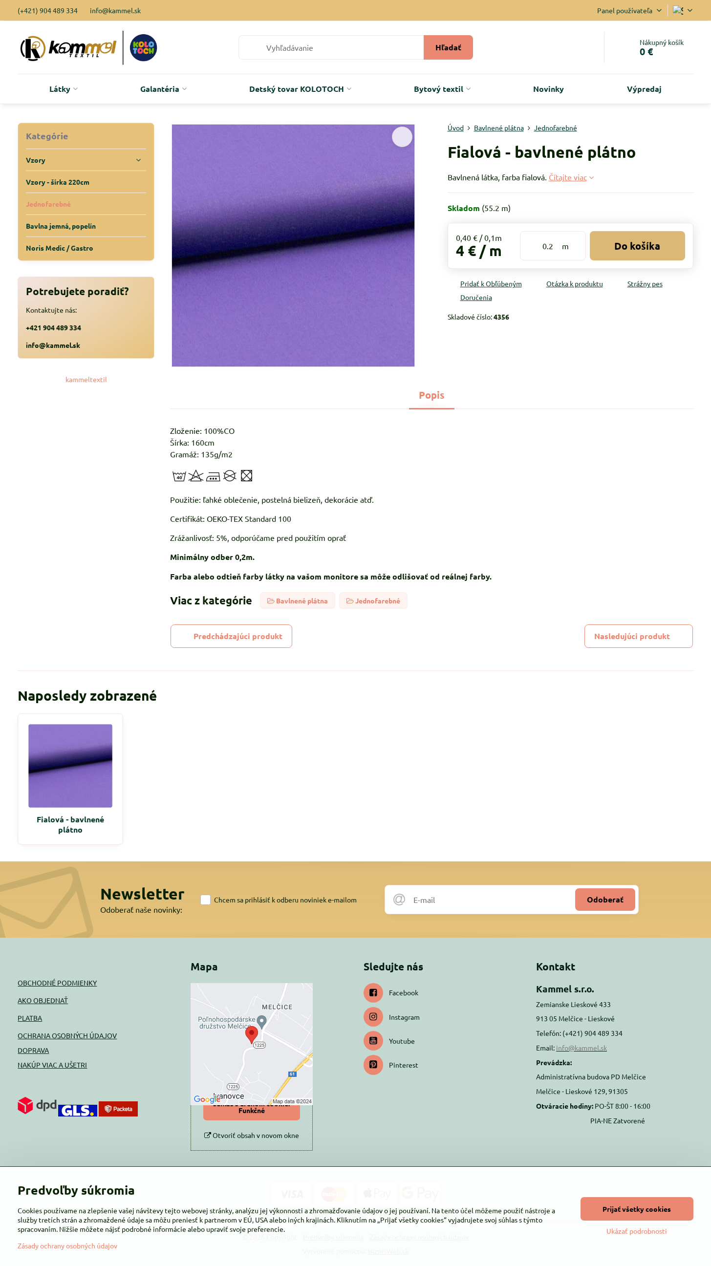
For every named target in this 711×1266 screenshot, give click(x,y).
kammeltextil (86, 379)
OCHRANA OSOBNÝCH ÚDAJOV (67, 1035)
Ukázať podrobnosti (636, 1230)
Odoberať (605, 899)
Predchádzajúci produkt (238, 636)
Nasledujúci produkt (632, 636)
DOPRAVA (33, 1050)
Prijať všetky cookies (637, 1208)
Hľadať (448, 47)
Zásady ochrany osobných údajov (67, 1245)
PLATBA (30, 1017)
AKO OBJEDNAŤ (43, 1000)
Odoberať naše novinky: (141, 909)
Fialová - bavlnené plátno (70, 824)
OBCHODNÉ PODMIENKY (57, 982)
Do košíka (637, 245)
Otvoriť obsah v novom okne (255, 1135)
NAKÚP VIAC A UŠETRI (52, 1064)
